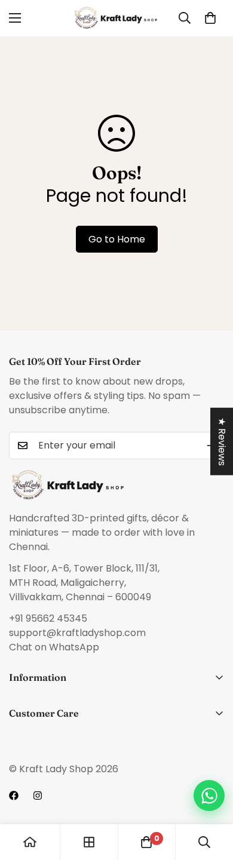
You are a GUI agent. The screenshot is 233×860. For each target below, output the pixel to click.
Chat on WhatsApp (54, 647)
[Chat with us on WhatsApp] (209, 795)
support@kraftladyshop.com (77, 633)
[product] (30, 842)
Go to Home (116, 239)
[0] (210, 18)
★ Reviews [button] (222, 441)
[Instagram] (37, 795)
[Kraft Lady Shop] (116, 18)
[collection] (89, 842)
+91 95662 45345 (48, 618)
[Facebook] (14, 795)
